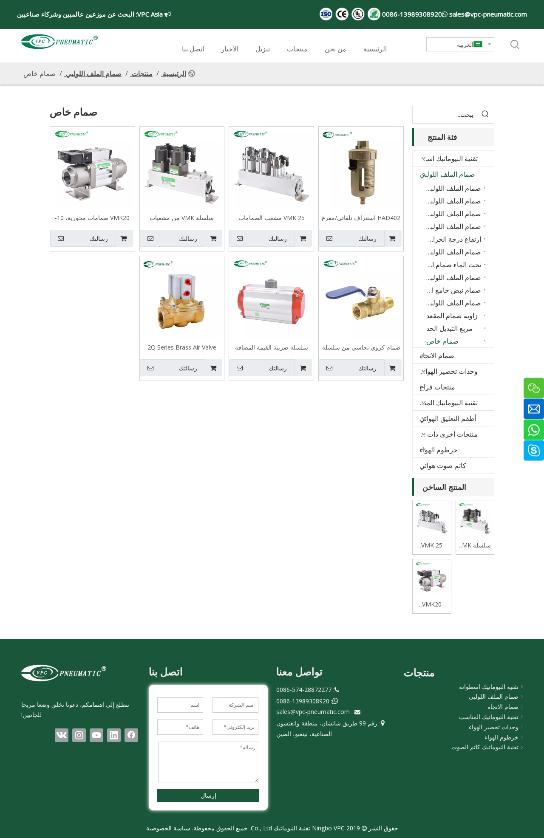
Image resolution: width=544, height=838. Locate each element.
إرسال (208, 795)
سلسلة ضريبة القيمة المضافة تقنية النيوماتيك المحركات (271, 347)
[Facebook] (131, 735)
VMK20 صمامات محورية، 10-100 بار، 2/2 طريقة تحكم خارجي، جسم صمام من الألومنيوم (92, 217)
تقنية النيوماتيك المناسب (445, 402)
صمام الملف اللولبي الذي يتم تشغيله (451, 213)
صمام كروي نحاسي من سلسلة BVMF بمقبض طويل (361, 347)
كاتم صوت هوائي (442, 465)
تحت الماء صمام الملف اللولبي (451, 264)
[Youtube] (96, 735)
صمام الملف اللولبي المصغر (451, 303)
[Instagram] (79, 735)
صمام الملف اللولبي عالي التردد (451, 252)
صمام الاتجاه (436, 355)
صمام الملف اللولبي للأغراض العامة (451, 188)
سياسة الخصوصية (168, 828)
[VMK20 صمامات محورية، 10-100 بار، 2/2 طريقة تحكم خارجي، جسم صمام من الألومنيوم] (92, 168)
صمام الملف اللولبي (447, 174)
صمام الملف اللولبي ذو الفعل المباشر (451, 201)
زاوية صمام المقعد (452, 315)
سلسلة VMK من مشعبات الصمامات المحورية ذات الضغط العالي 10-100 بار (182, 217)
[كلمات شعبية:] (515, 45)
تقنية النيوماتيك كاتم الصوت (484, 747)
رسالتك (367, 238)
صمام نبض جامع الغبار (451, 290)
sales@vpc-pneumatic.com (487, 14)
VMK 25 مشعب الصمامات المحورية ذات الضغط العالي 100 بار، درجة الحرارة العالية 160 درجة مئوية (271, 217)
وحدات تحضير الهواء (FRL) (445, 371)
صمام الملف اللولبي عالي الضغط (451, 226)
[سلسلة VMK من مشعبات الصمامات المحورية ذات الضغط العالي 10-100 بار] (182, 168)
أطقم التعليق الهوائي (447, 418)
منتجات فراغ (437, 387)
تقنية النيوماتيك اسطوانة (445, 158)
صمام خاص (442, 341)
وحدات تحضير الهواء (493, 727)
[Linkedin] (114, 735)
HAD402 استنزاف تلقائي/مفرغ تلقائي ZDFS (361, 217)
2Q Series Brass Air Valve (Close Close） (181, 347)
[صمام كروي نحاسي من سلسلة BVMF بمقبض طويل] (361, 297)
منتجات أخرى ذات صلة (446, 434)
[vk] (61, 735)
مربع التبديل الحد (449, 328)
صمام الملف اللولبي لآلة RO (451, 277)
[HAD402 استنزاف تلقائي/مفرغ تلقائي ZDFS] (361, 168)
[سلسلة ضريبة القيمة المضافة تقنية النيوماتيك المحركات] (271, 297)
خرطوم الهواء (438, 449)
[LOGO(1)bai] (63, 673)
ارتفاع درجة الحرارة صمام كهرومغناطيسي (451, 239)
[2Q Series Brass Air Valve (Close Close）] (182, 297)
